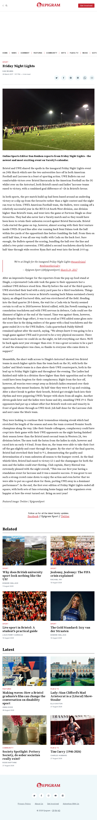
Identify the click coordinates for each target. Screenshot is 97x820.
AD (59, 810)
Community (51, 53)
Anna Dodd (8, 707)
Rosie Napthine (10, 762)
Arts (63, 53)
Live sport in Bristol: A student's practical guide (20, 629)
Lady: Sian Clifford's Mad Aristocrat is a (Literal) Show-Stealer (72, 696)
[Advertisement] (48, 30)
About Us (39, 804)
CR (53, 810)
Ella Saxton (57, 704)
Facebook (33, 516)
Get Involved (86, 5)
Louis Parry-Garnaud (13, 635)
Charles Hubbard (59, 755)
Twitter (65, 516)
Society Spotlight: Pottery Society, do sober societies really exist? (21, 755)
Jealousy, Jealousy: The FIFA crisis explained (70, 574)
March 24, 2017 (69, 270)
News (14, 53)
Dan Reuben (8, 71)
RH (56, 810)
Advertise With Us (71, 804)
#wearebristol (78, 261)
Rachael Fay (56, 580)
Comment (25, 53)
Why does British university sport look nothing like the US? (23, 575)
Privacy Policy (24, 804)
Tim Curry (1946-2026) (66, 752)
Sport (5, 62)
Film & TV (74, 53)
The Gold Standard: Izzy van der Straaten (70, 629)
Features (38, 53)
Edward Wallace (10, 583)
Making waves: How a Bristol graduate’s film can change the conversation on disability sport (24, 698)
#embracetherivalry (50, 266)
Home (5, 53)
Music (85, 53)
